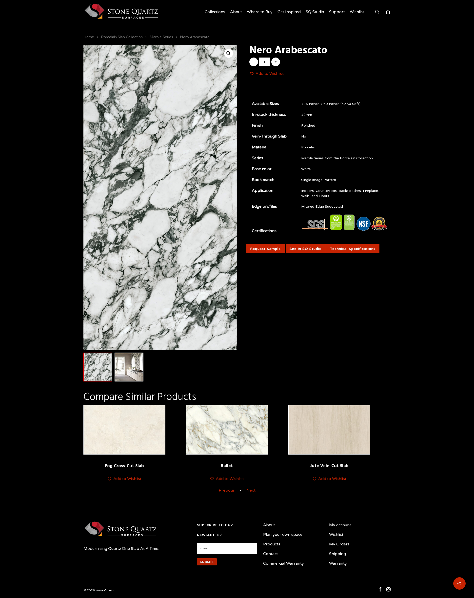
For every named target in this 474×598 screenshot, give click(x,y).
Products (271, 544)
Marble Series (161, 37)
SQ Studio (315, 12)
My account (340, 524)
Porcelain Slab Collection (122, 37)
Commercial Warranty (283, 563)
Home (88, 37)
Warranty (338, 563)
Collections (215, 12)
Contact (270, 553)
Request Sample (265, 249)
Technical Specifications (352, 249)
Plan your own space (282, 534)
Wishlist (357, 12)
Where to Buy (260, 12)
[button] (266, 74)
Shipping (337, 553)
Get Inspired (289, 12)
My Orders (339, 544)
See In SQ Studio (306, 249)
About (236, 12)
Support (337, 12)
